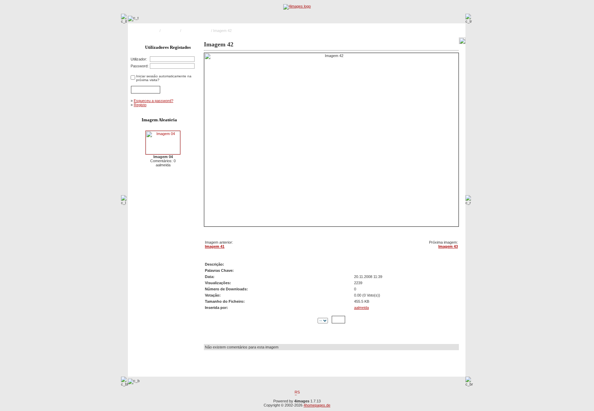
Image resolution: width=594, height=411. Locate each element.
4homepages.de (317, 405)
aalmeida (361, 308)
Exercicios (170, 31)
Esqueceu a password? (153, 101)
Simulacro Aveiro (196, 31)
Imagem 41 (214, 246)
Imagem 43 (448, 246)
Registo (140, 105)
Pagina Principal (145, 31)
